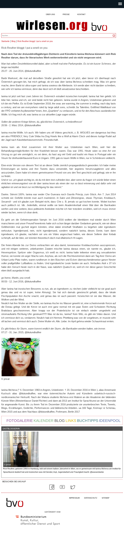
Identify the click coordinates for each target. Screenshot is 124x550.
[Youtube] (62, 489)
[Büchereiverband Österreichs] (99, 32)
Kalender (44, 421)
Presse (66, 14)
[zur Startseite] (51, 26)
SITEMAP (105, 498)
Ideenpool (110, 421)
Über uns (50, 14)
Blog (13, 41)
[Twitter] (72, 489)
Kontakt (81, 14)
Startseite (5, 41)
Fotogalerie (19, 421)
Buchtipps (87, 421)
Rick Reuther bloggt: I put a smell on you (35, 41)
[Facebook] (51, 489)
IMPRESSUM (74, 498)
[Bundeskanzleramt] (38, 526)
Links (71, 421)
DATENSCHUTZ (90, 498)
